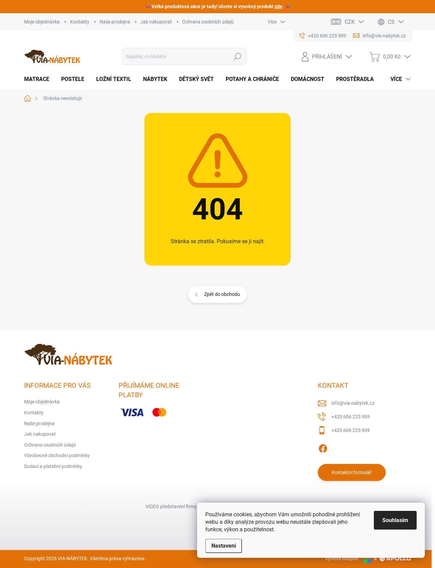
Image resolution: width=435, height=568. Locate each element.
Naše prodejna (115, 21)
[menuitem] (39, 79)
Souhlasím (395, 520)
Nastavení (223, 545)
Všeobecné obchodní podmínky (57, 455)
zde (278, 6)
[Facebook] (323, 447)
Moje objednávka (42, 21)
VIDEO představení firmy (171, 506)
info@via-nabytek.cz (353, 403)
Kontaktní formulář (352, 472)
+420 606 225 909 (350, 416)
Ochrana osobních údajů (208, 21)
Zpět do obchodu (222, 294)
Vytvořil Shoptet (342, 558)
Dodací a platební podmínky (53, 466)
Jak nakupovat (156, 21)
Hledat (238, 56)
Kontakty (79, 21)
